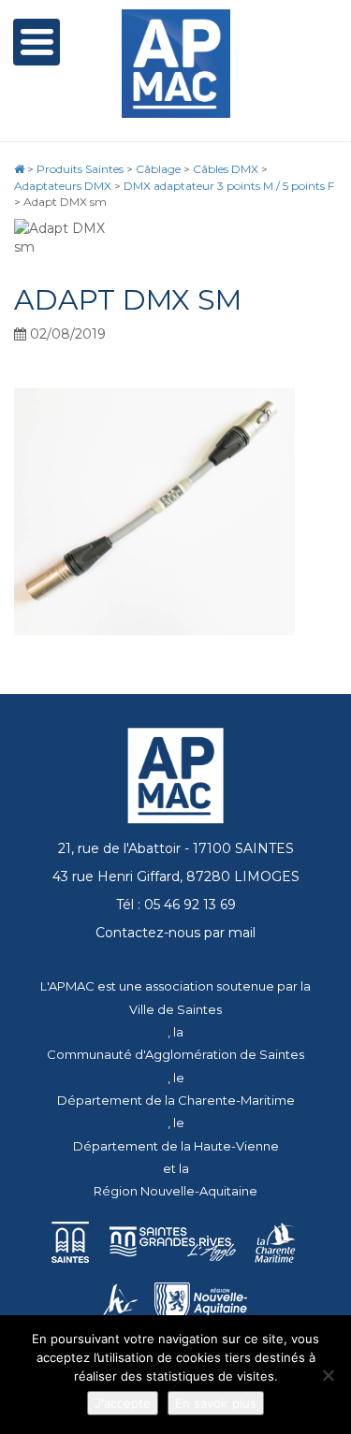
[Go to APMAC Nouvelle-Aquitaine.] (19, 169)
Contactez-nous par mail (175, 932)
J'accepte (123, 1403)
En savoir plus (215, 1403)
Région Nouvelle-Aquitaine (175, 1190)
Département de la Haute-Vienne (176, 1145)
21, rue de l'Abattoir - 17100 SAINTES (176, 848)
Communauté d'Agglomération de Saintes (175, 1054)
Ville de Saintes (175, 1009)
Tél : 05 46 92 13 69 (176, 904)
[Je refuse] (327, 1375)
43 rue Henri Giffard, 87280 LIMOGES (176, 876)
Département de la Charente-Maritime (176, 1100)
